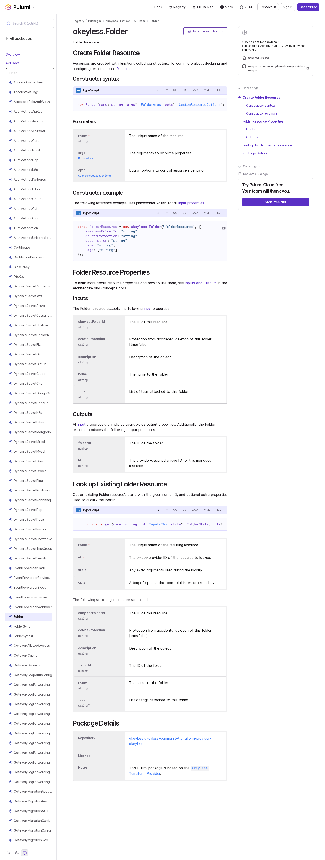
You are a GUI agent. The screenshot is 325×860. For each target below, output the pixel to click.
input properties (191, 203)
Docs (158, 7)
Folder (154, 21)
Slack (229, 7)
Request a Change (255, 174)
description (87, 357)
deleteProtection (91, 339)
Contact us (268, 7)
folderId (84, 443)
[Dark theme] (16, 852)
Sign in (288, 7)
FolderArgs (151, 104)
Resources (124, 68)
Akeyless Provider (118, 21)
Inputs (250, 129)
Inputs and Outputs (201, 283)
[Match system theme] (24, 852)
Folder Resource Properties (263, 121)
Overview (13, 55)
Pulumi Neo (205, 7)
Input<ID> (158, 524)
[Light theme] (8, 852)
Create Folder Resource (261, 97)
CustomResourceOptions (200, 104)
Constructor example (262, 113)
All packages (21, 38)
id (79, 460)
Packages (95, 21)
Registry (179, 7)
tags (81, 391)
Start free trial (276, 202)
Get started (308, 7)
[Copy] (224, 228)
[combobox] (29, 23)
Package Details (255, 153)
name (82, 374)
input (148, 308)
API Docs (13, 63)
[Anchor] (131, 31)
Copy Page (250, 166)
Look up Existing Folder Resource (267, 145)
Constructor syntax (260, 105)
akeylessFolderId (91, 321)
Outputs (252, 137)
